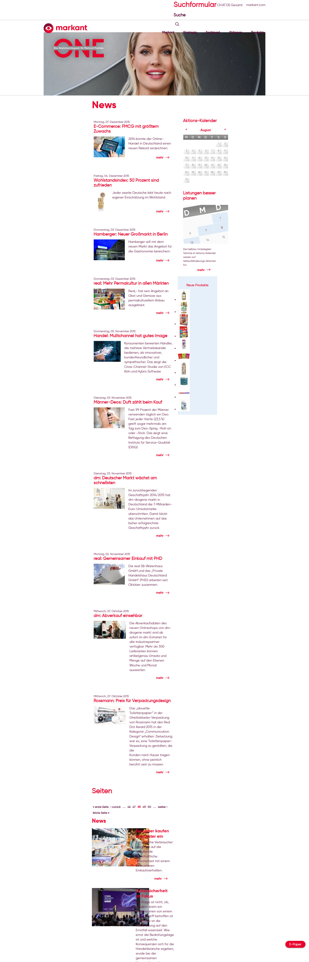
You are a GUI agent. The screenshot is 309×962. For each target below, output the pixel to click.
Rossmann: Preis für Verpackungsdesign (132, 700)
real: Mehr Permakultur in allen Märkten (131, 283)
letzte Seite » (101, 812)
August (205, 130)
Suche (180, 14)
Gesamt (237, 5)
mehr (159, 157)
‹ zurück (116, 807)
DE (228, 5)
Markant (168, 32)
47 (134, 807)
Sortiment (213, 32)
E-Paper (295, 944)
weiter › (162, 807)
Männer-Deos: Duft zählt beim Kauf (128, 402)
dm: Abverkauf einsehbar (118, 615)
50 (149, 807)
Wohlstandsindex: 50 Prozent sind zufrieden (126, 182)
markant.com (255, 5)
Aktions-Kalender (200, 120)
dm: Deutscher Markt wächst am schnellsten (125, 480)
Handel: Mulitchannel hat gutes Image (130, 335)
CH (219, 5)
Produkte (257, 32)
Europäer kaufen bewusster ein (152, 833)
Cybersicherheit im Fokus (152, 893)
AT (224, 5)
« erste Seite (101, 807)
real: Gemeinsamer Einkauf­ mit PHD (128, 558)
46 (129, 807)
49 (144, 807)
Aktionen (235, 32)
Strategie (190, 32)
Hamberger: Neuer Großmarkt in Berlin (131, 234)
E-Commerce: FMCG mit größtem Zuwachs (126, 129)
